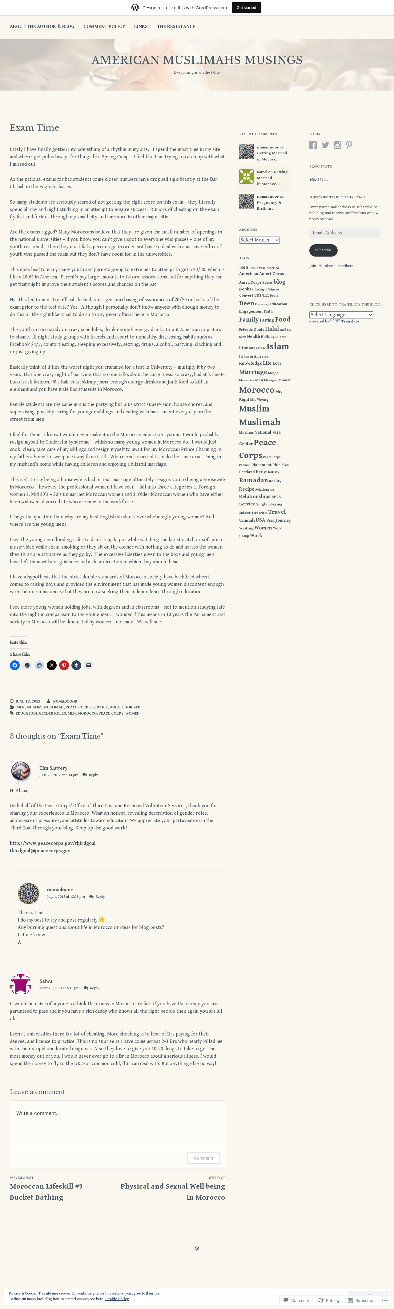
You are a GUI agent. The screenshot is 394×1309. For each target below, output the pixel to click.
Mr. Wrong (259, 399)
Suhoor (245, 513)
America (273, 268)
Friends (246, 329)
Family (249, 319)
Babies (268, 283)
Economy (262, 304)
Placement (261, 465)
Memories (246, 380)
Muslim (34, 707)
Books (245, 289)
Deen (246, 303)
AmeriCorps (250, 282)
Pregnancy (267, 472)
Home (281, 337)
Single (261, 504)
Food (283, 319)
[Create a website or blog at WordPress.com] (197, 1249)
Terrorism (259, 513)
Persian (245, 465)
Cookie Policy (117, 1299)
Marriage (253, 372)
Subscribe (323, 250)
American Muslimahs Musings (197, 60)
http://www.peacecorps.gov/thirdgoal (53, 843)
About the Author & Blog (42, 27)
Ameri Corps (271, 273)
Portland (247, 472)
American (248, 273)
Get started (246, 7)
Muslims (246, 432)
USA (260, 520)
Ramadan (253, 480)
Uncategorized (125, 707)
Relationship (264, 490)
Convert (246, 295)
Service (100, 707)
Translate (350, 321)
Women (132, 713)
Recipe (247, 489)
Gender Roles (52, 713)
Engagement (251, 311)
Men (21, 707)
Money (284, 380)
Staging (275, 504)
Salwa (45, 981)
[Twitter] (325, 145)
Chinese (273, 289)
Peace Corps (78, 707)
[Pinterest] (349, 145)
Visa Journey (278, 520)
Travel (277, 512)
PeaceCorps (272, 457)
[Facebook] (313, 145)
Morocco (87, 713)
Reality (275, 481)
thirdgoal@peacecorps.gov (40, 851)
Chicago (259, 289)
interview (257, 348)
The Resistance (176, 27)
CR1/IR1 (261, 295)
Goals (259, 329)
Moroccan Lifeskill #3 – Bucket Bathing (49, 1189)
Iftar (243, 348)
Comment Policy (104, 27)
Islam (278, 346)
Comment (203, 1158)
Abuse (261, 268)
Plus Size (280, 465)
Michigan (271, 380)
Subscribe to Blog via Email (337, 197)
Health (253, 336)
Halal (272, 329)
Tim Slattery (53, 768)
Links (141, 27)
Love (277, 363)
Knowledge (250, 363)
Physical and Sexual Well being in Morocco (172, 1189)
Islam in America (254, 356)
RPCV (276, 497)
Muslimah (53, 707)
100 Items (247, 267)
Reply (93, 775)
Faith (268, 311)
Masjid (273, 373)
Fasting (267, 320)
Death (274, 296)
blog (280, 281)
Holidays (268, 336)
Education (26, 713)
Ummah (247, 520)
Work (256, 536)
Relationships (255, 497)
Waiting (246, 528)
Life (267, 363)
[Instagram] (337, 145)
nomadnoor (65, 701)
